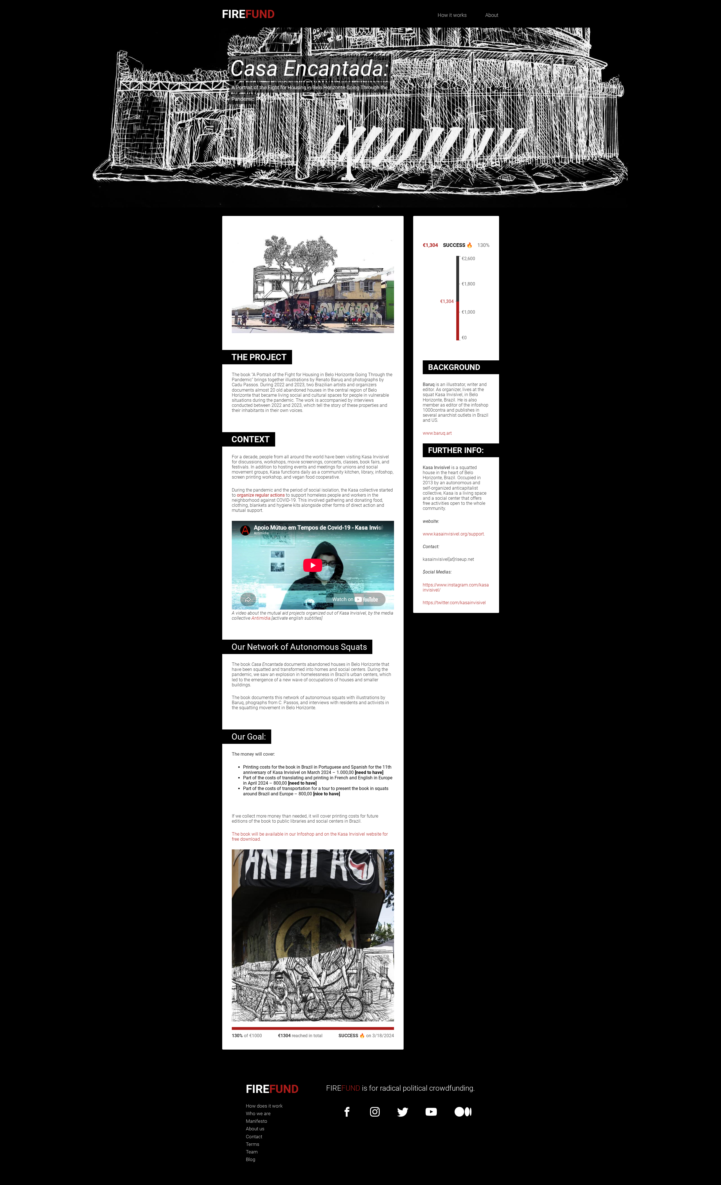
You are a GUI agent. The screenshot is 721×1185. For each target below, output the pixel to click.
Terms (252, 1144)
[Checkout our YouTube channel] (431, 1112)
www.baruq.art (437, 433)
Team (252, 1152)
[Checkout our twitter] (402, 1112)
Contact (254, 1136)
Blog (250, 1159)
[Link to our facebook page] (347, 1112)
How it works (452, 15)
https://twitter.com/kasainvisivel (454, 602)
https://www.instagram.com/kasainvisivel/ (456, 587)
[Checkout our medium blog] (463, 1112)
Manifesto (256, 1121)
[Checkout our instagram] (375, 1112)
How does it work (264, 1106)
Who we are (258, 1113)
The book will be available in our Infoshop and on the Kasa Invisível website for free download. (310, 836)
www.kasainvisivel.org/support (453, 534)
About (492, 15)
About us (255, 1129)
